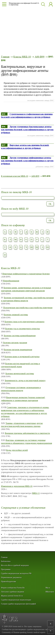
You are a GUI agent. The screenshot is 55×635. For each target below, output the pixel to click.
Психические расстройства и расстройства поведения (27, 307)
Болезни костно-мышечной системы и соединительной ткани (20, 365)
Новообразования (11, 280)
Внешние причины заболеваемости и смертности (27, 433)
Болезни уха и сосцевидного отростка (22, 328)
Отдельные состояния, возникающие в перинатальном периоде (21, 389)
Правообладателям (8, 582)
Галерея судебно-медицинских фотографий (18, 604)
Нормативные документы (11, 578)
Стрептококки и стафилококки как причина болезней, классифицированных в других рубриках (27, 115)
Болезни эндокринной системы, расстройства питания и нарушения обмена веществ (27, 299)
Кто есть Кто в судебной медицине (15, 565)
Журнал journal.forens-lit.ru (12, 596)
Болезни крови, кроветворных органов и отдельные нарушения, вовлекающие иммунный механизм (26, 289)
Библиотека (5, 561)
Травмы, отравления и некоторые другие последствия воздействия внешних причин (22, 425)
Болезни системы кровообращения (20, 335)
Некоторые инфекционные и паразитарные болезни (26, 273)
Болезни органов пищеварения (18, 349)
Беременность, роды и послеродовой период (25, 380)
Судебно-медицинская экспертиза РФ (16, 573)
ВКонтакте (50, 592)
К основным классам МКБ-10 (14, 176)
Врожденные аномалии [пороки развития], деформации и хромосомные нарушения (23, 399)
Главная (5, 56)
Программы (5, 569)
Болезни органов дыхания (15, 342)
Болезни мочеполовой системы (19, 373)
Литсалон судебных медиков (12, 592)
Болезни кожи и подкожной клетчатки (22, 356)
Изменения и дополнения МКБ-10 (16, 486)
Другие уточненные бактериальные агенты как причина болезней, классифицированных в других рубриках (27, 129)
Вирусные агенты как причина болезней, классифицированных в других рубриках (25, 146)
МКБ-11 (36, 493)
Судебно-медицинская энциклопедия (16, 600)
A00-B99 (39, 56)
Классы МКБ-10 (22, 56)
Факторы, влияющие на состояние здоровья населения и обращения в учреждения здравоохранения (26, 441)
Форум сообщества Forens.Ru (13, 588)
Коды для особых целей (17, 450)
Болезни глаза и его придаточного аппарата (24, 321)
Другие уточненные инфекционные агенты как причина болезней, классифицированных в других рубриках (27, 160)
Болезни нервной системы (16, 314)
